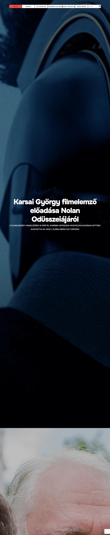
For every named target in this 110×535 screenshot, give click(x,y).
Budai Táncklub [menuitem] (68, 6)
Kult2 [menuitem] (15, 6)
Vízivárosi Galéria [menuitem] (55, 6)
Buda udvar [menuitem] (81, 6)
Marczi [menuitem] (28, 6)
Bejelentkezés (93, 2)
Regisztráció (80, 2)
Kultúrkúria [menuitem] (41, 6)
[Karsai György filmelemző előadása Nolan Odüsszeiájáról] (55, 214)
